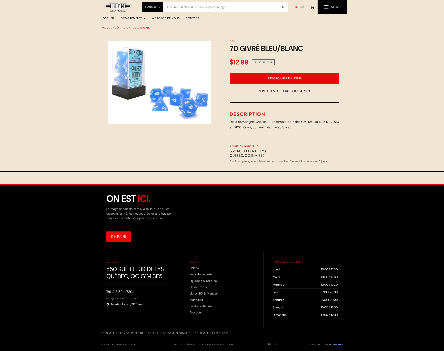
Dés (117, 27)
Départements (131, 18)
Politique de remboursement (122, 333)
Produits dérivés (201, 306)
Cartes (194, 268)
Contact (192, 18)
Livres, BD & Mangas (204, 293)
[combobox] (221, 7)
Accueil (109, 18)
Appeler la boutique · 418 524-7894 (284, 91)
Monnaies (196, 300)
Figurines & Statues (203, 281)
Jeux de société (201, 274)
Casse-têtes (198, 287)
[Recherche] (283, 7)
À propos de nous (166, 18)
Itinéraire (118, 236)
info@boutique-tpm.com (122, 298)
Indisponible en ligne (284, 78)
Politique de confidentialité (169, 333)
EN (302, 6)
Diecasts (196, 312)
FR (295, 6)
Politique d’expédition (211, 333)
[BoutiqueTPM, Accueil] (118, 7)
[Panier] (312, 7)
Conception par (326, 344)
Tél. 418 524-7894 (120, 291)
